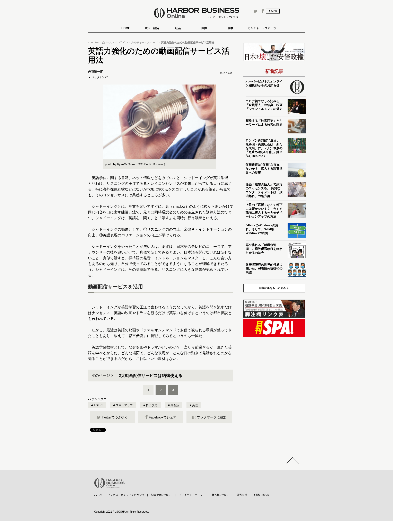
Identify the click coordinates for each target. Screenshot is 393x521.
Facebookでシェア (162, 417)
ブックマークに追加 (209, 417)
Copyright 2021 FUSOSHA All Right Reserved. (121, 511)
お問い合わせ (262, 494)
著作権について (221, 494)
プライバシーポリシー (192, 494)
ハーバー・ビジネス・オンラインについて (119, 494)
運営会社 (242, 494)
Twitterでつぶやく (115, 417)
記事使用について (161, 494)
